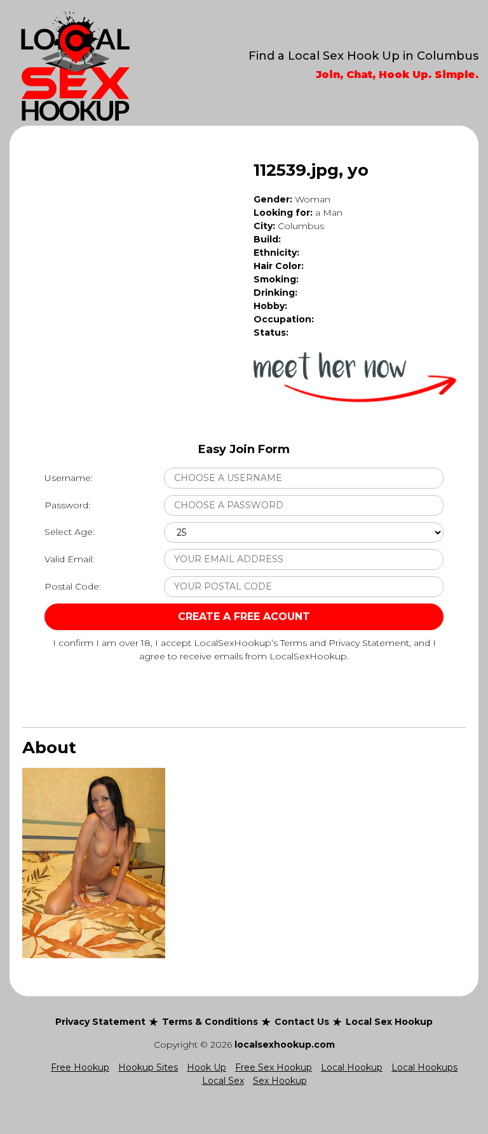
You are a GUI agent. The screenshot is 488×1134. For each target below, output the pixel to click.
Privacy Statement (100, 1021)
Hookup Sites (148, 1067)
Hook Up (206, 1067)
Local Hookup (352, 1067)
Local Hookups (424, 1067)
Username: (68, 478)
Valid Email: (69, 559)
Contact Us (301, 1021)
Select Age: (69, 531)
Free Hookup (80, 1067)
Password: (67, 505)
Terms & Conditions (210, 1021)
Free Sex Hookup (273, 1067)
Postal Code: (72, 586)
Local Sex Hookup (389, 1021)
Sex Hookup (280, 1080)
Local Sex (223, 1080)
